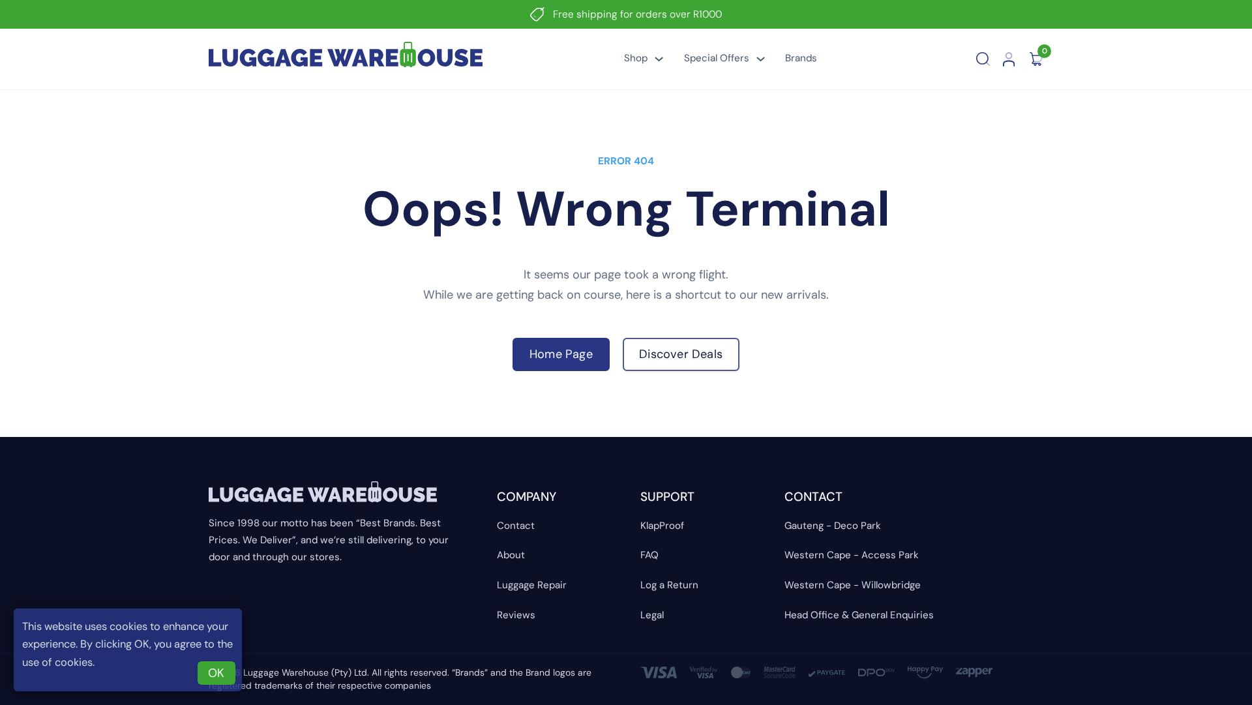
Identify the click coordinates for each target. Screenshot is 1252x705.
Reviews (516, 615)
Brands (801, 58)
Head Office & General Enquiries (859, 615)
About (511, 555)
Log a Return (669, 585)
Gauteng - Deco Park (832, 525)
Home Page (561, 354)
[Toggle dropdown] (659, 59)
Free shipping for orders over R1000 (637, 14)
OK (216, 673)
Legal (652, 615)
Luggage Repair (532, 585)
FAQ (649, 555)
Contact (516, 525)
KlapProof (662, 525)
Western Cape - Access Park (851, 555)
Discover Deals (681, 354)
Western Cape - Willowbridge (852, 585)
